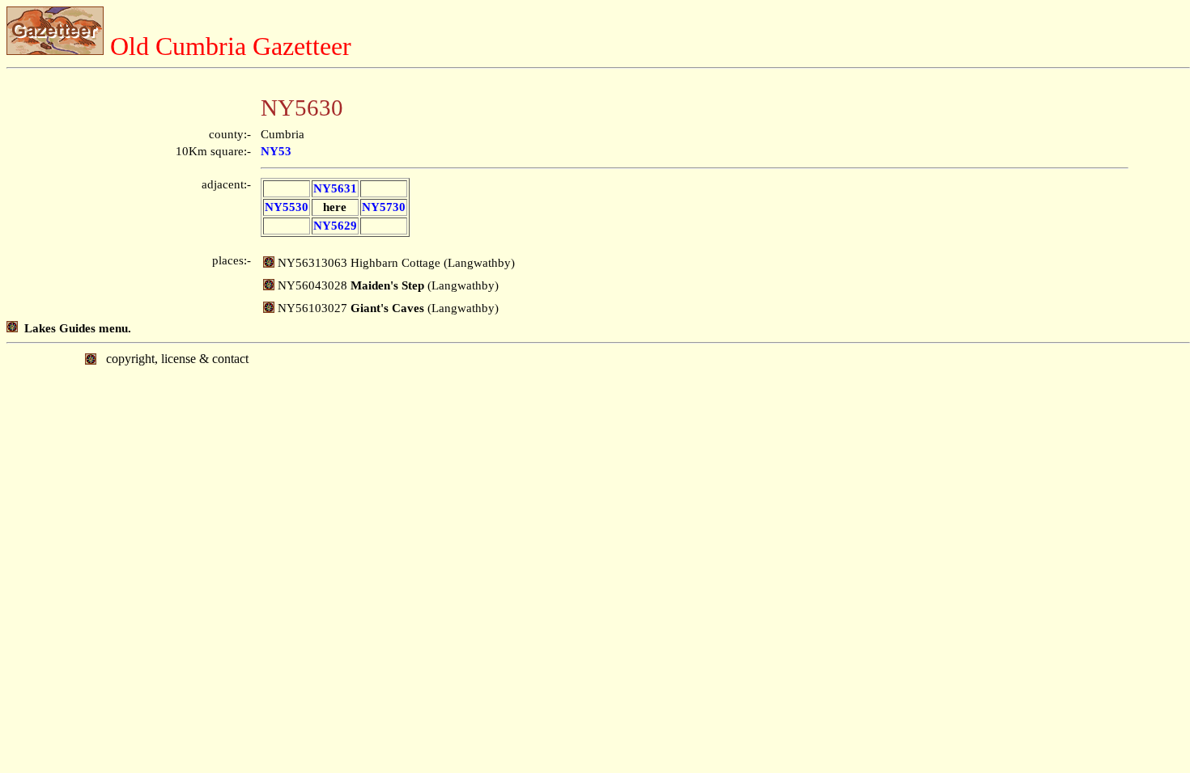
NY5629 (335, 225)
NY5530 (286, 207)
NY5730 (384, 207)
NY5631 (335, 188)
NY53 (276, 151)
